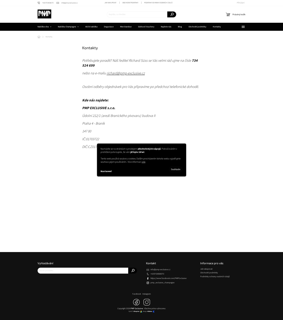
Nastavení (106, 171)
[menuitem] (44, 27)
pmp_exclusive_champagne (162, 282)
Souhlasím (175, 169)
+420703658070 (157, 273)
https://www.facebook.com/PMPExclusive (168, 278)
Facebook (136, 293)
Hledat (171, 14)
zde (143, 162)
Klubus (149, 311)
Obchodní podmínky (130, 2)
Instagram (146, 293)
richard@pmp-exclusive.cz (126, 73)
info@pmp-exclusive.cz (160, 269)
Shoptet (136, 311)
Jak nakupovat (110, 2)
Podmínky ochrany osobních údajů (158, 2)
